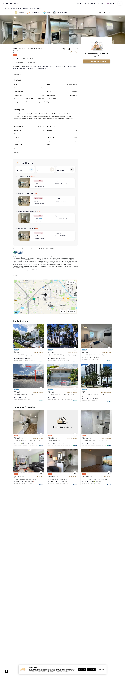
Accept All (82, 669)
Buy (78, 3)
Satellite (72, 282)
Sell (92, 3)
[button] (47, 183)
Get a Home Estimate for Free (96, 61)
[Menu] (119, 3)
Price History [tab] (35, 12)
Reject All (91, 669)
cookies (34, 669)
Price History (19, 62)
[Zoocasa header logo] (11, 3)
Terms (58, 671)
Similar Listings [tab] (62, 12)
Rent (85, 3)
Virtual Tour (31, 62)
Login (101, 3)
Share (109, 12)
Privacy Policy (65, 671)
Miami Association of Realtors (61, 257)
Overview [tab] (21, 12)
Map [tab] (48, 12)
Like (99, 12)
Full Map (72, 311)
